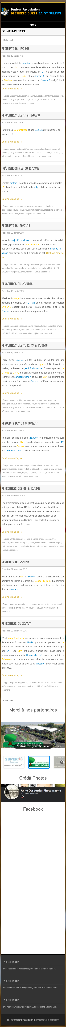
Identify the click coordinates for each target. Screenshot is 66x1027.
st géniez (58, 209)
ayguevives (29, 206)
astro (12, 206)
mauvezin (51, 542)
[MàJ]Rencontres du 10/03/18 (20, 168)
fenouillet (35, 264)
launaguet (17, 209)
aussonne (14, 95)
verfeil (22, 271)
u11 (22, 99)
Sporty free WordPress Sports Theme (23, 1020)
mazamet (58, 604)
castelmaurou (34, 325)
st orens (17, 607)
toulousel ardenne (9, 546)
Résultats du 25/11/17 (15, 562)
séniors (5, 99)
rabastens (48, 209)
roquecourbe (53, 403)
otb (61, 95)
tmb (47, 329)
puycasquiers (28, 403)
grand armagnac (53, 264)
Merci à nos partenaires (33, 709)
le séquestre (35, 468)
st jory (11, 99)
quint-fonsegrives (35, 209)
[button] (33, 734)
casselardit (14, 325)
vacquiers (6, 103)
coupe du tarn (50, 400)
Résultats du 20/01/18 (16, 226)
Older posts (7, 39)
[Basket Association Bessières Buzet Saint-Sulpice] (32, 16)
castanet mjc (24, 264)
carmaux (33, 95)
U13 (43, 152)
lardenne (49, 95)
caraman (39, 206)
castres (41, 95)
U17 (35, 99)
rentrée (44, 403)
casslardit (14, 264)
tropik (17, 99)
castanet (23, 325)
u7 (61, 152)
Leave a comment (27, 103)
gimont (5, 468)
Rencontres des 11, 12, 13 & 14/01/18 (25, 345)
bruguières (24, 95)
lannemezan (7, 209)
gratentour (15, 329)
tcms (17, 407)
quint (27, 268)
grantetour (6, 268)
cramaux (5, 542)
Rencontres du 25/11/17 (16, 623)
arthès (12, 538)
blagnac (22, 400)
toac (10, 213)
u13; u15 (29, 99)
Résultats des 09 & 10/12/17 (19, 423)
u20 (40, 99)
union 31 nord (49, 99)
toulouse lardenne (23, 152)
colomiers (48, 206)
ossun (56, 95)
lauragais (12, 468)
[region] (33, 743)
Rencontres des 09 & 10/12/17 (21, 488)
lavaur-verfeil (23, 468)
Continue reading (12, 88)
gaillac (42, 264)
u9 (3, 156)
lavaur (48, 148)
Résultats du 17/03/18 (15, 49)
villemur (14, 103)
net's (25, 209)
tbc (38, 268)
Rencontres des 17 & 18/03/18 (21, 115)
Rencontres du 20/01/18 (17, 284)
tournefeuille (30, 407)
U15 (48, 152)
